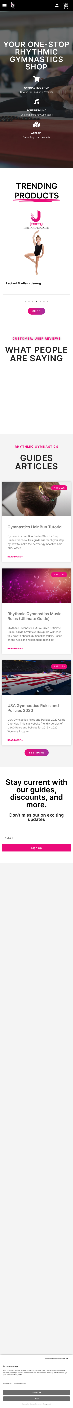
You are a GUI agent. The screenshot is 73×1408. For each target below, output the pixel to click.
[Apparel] (36, 124)
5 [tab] (40, 301)
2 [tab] (29, 301)
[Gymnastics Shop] (36, 79)
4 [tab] (36, 301)
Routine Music (36, 110)
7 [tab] (48, 301)
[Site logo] (13, 5)
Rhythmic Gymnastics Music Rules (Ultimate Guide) (34, 616)
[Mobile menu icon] (4, 5)
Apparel (36, 133)
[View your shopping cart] (65, 5)
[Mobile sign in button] (56, 5)
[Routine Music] (36, 101)
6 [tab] (44, 301)
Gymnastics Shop (36, 87)
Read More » (15, 556)
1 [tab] (25, 301)
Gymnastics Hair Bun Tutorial (34, 527)
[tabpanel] (37, 251)
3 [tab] (33, 301)
